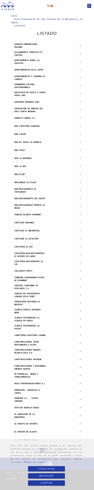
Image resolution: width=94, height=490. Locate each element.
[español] (51, 5)
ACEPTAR (46, 483)
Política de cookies (35, 462)
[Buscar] (48, 5)
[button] (89, 6)
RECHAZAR (46, 476)
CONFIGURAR (46, 468)
